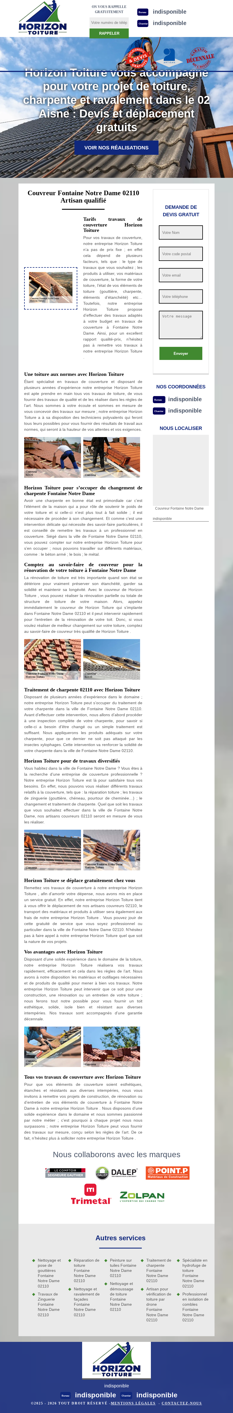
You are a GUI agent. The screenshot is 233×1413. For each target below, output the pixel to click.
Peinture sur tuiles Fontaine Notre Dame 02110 (123, 1268)
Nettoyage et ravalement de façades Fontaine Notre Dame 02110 (87, 1302)
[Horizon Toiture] (42, 18)
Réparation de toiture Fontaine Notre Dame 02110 (86, 1270)
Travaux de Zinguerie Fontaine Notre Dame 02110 (49, 1304)
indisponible (185, 399)
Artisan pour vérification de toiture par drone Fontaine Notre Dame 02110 (158, 1304)
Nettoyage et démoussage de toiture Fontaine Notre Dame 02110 (121, 1296)
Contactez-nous (182, 1403)
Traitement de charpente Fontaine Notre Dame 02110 (158, 1270)
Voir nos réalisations (116, 148)
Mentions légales (133, 1403)
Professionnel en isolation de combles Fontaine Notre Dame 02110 (195, 1307)
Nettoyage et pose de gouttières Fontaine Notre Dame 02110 (49, 1273)
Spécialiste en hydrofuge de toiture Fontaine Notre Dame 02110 (194, 1273)
